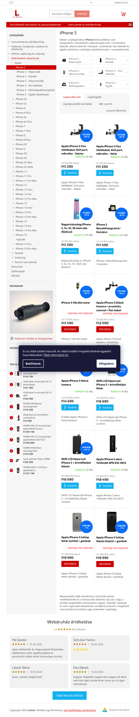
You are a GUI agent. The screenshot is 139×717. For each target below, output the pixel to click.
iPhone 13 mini (24, 207)
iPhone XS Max (24, 162)
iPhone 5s (21, 103)
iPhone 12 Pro (23, 194)
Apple (18, 62)
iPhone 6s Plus (24, 121)
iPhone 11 (21, 171)
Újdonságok (18, 271)
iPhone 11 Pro (23, 176)
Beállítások (33, 363)
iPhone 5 (20, 67)
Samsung (20, 257)
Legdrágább (95, 97)
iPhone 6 (20, 108)
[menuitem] (35, 24)
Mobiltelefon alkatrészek (25, 58)
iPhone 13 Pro (23, 212)
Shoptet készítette (119, 709)
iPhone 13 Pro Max (26, 216)
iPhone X (20, 148)
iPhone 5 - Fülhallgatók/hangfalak (35, 90)
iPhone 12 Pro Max (26, 198)
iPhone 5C (21, 99)
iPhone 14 (21, 221)
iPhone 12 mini (24, 189)
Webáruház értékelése (69, 621)
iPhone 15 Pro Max (26, 248)
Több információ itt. (56, 355)
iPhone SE (21, 144)
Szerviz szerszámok (26, 262)
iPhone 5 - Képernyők (28, 71)
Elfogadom (106, 363)
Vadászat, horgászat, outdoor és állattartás (29, 48)
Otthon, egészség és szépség (28, 53)
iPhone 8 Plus (23, 139)
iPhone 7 (20, 126)
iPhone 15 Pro (23, 244)
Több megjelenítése (69, 695)
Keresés (82, 13)
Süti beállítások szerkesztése (80, 710)
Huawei (19, 253)
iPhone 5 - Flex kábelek (29, 85)
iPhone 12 (21, 185)
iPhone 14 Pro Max (26, 230)
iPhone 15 (21, 234)
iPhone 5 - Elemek (26, 76)
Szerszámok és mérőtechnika (27, 41)
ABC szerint (105, 103)
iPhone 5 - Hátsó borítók (30, 80)
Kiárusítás (17, 266)
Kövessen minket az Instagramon (34, 338)
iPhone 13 (21, 203)
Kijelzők (20, 239)
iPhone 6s (21, 117)
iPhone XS (21, 158)
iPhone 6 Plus (23, 112)
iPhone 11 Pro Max (26, 180)
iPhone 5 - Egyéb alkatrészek (32, 94)
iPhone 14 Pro (23, 226)
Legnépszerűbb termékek (77, 103)
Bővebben (70, 329)
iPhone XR (21, 153)
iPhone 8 (20, 135)
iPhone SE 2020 (24, 167)
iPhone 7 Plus (23, 130)
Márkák (15, 275)
